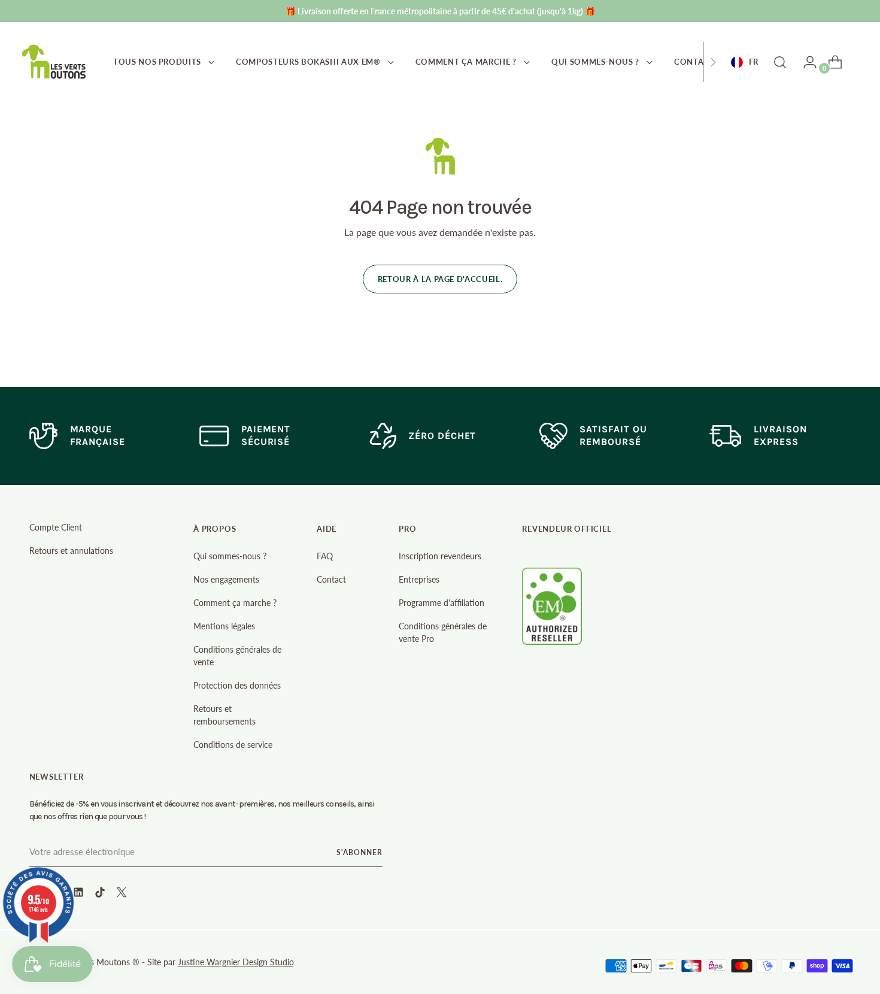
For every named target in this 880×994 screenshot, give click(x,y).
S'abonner (359, 852)
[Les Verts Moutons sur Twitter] (123, 894)
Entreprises (419, 579)
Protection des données (237, 685)
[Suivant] (713, 62)
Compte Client (55, 527)
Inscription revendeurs (440, 556)
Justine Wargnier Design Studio (236, 962)
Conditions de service (232, 745)
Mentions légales (224, 626)
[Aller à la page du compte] (805, 62)
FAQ (325, 556)
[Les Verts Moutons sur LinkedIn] (79, 894)
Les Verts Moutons (96, 962)
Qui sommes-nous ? (229, 556)
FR (753, 61)
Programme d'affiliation (441, 603)
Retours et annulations (71, 551)
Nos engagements (226, 579)
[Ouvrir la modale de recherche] (780, 62)
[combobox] (744, 62)
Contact (331, 579)
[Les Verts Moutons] (54, 62)
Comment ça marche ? (235, 603)
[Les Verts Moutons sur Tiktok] (101, 894)
